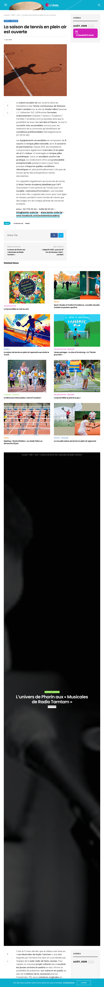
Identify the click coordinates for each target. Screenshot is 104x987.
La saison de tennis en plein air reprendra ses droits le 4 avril (26, 353)
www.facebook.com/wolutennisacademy (38, 215)
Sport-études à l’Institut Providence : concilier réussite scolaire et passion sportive (77, 306)
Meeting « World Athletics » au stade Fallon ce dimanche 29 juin (23, 442)
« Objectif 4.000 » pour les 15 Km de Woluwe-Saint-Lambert (52, 252)
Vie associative (10, 306)
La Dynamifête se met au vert (16, 309)
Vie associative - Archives (64, 349)
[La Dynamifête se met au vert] (27, 287)
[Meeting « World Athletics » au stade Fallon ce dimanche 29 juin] (27, 419)
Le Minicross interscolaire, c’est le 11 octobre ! (22, 398)
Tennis (27, 223)
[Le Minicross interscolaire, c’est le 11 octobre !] (27, 376)
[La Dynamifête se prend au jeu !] (77, 376)
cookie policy (68, 983)
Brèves (56, 302)
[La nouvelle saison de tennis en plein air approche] (77, 419)
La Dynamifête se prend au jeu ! (67, 398)
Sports (7, 349)
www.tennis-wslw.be (51, 212)
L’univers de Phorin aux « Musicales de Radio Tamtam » (16, 252)
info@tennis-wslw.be (27, 212)
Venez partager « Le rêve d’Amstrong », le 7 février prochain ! (75, 353)
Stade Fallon (18, 223)
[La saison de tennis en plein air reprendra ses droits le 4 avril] (27, 330)
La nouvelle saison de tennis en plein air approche (75, 441)
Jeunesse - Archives (11, 394)
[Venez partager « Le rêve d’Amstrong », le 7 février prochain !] (77, 330)
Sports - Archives (11, 21)
